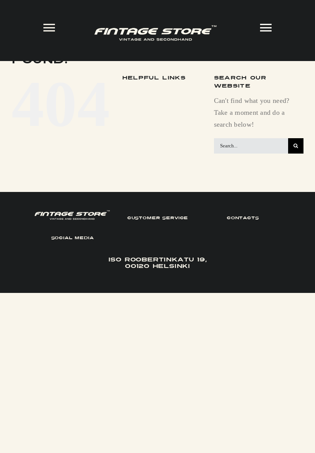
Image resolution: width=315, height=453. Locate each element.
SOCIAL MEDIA (72, 238)
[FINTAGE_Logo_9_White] (155, 28)
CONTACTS (243, 218)
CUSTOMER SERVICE (157, 218)
